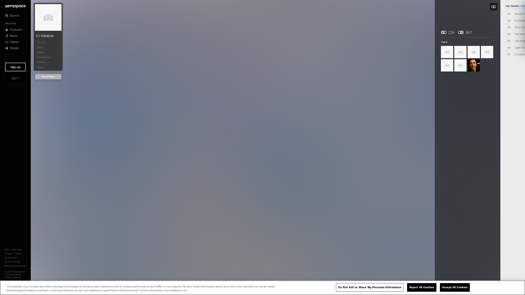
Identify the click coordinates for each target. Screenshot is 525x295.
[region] (262, 287)
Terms (18, 253)
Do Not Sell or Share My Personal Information (369, 287)
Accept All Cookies (455, 287)
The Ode (519, 34)
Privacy (8, 253)
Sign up (15, 67)
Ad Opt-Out (10, 257)
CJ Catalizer (45, 36)
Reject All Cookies (421, 287)
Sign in (15, 78)
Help (7, 249)
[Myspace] (15, 5)
